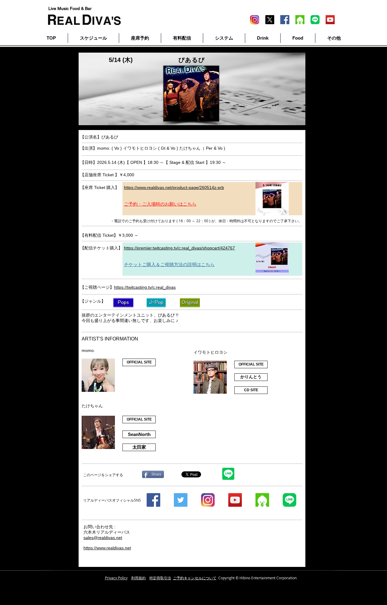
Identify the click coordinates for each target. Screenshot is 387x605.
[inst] (254, 19)
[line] (315, 19)
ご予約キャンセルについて (194, 577)
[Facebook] (284, 19)
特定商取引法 (160, 577)
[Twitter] (180, 500)
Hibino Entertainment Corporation (268, 577)
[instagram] (208, 500)
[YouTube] (330, 19)
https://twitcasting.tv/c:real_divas (145, 287)
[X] (269, 19)
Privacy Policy (116, 577)
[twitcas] (299, 19)
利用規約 (138, 577)
